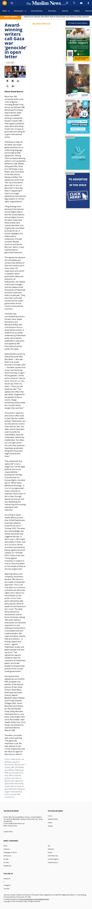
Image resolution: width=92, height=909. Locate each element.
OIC (49, 846)
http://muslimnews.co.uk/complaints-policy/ (34, 899)
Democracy (7, 856)
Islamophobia (36, 11)
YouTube (6, 889)
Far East (6, 862)
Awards (65, 11)
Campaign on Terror (10, 852)
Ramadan (52, 11)
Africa (5, 846)
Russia (50, 852)
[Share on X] (7, 86)
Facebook (7, 879)
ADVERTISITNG (53, 819)
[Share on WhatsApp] (7, 81)
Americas (7, 849)
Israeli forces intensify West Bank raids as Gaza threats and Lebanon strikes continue (56, 16)
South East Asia (53, 856)
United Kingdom (53, 859)
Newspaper (18, 11)
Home (50, 816)
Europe (6, 859)
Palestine (51, 849)
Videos (77, 11)
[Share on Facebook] (13, 81)
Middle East (7, 866)
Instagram (7, 885)
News (4, 11)
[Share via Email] (13, 86)
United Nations (53, 862)
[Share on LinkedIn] (18, 81)
